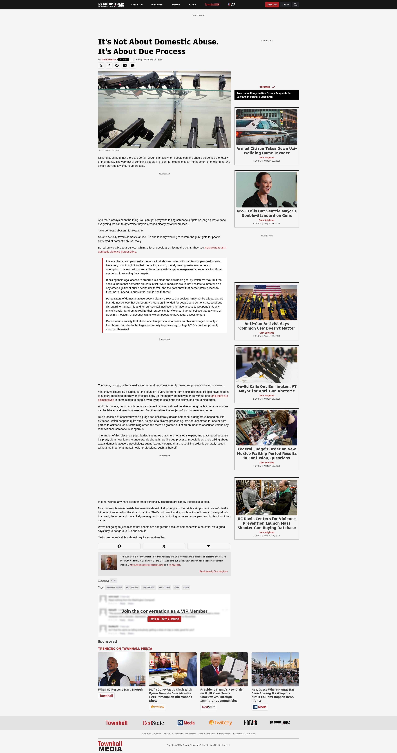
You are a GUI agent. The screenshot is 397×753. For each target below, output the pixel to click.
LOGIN (285, 4)
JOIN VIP (272, 4)
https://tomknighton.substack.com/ (146, 565)
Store (192, 4)
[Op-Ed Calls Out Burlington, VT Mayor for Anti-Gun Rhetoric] (266, 365)
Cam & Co (137, 4)
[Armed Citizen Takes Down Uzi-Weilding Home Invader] (266, 127)
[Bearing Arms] (111, 4)
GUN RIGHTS (164, 587)
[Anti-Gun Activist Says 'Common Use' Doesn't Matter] (266, 302)
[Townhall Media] (110, 746)
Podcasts (157, 4)
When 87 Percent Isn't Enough (120, 689)
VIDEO (186, 587)
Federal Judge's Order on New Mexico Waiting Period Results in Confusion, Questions (267, 453)
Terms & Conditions (206, 733)
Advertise (156, 733)
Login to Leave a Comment (164, 619)
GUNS (176, 587)
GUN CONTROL (149, 587)
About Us (146, 733)
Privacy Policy (223, 733)
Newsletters (190, 733)
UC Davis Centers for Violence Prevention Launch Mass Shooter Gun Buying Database (267, 523)
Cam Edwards (266, 332)
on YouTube (174, 565)
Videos (176, 4)
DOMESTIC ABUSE (114, 587)
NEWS (113, 580)
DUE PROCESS (132, 587)
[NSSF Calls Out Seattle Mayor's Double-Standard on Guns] (266, 189)
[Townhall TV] (212, 4)
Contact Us (168, 733)
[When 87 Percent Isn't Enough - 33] (121, 669)
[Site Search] (295, 5)
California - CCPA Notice (244, 733)
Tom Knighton (108, 59)
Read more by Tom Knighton (214, 571)
